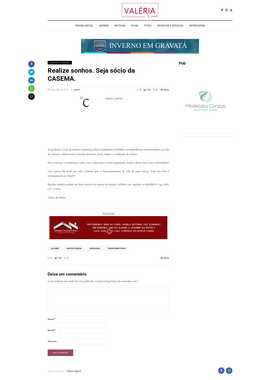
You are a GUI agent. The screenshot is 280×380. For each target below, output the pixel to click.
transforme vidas (117, 248)
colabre (55, 248)
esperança (94, 248)
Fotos (148, 25)
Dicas (134, 25)
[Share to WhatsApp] (31, 88)
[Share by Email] (31, 96)
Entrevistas (197, 25)
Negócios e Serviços (170, 25)
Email (51, 330)
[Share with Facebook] (31, 64)
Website (52, 341)
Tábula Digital (73, 371)
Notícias (120, 25)
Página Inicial (84, 25)
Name (51, 319)
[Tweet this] (31, 72)
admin (77, 89)
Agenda (104, 25)
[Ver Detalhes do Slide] (108, 227)
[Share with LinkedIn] (31, 80)
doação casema (74, 248)
